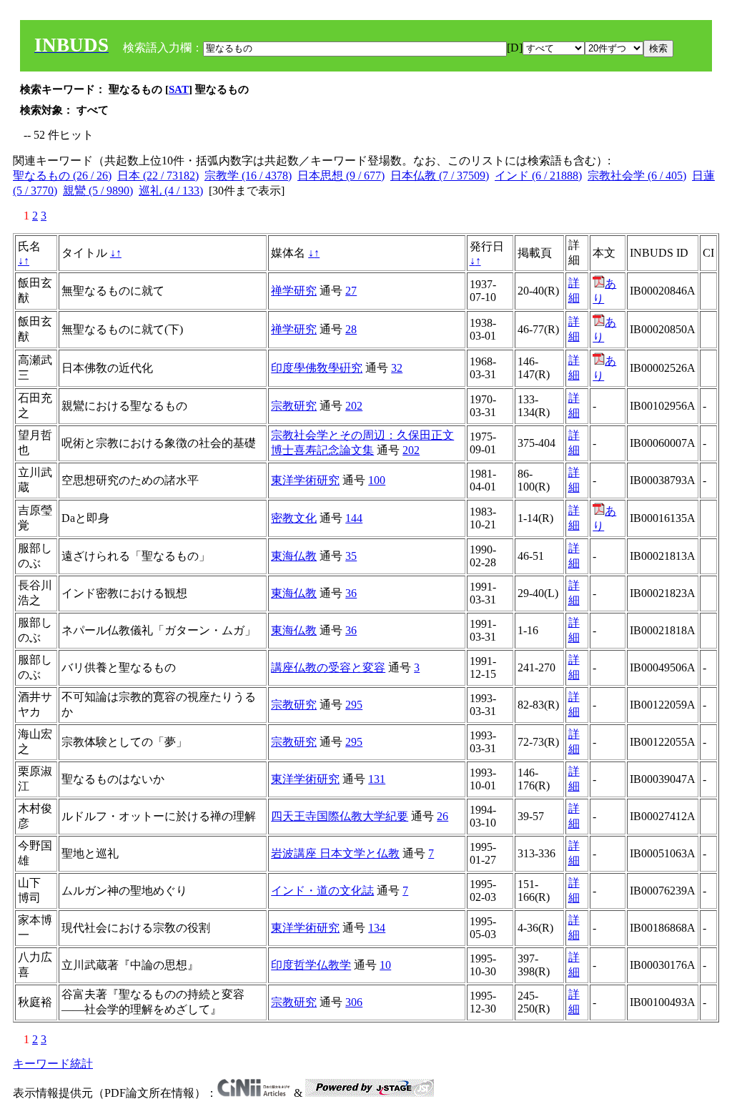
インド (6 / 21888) (538, 175)
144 (353, 518)
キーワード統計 (53, 1064)
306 (353, 1002)
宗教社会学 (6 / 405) (637, 175)
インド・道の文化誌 (322, 890)
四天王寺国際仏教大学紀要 (339, 816)
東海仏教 (294, 556)
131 (376, 779)
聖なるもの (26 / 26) (62, 175)
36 (351, 593)
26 (442, 816)
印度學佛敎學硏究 (316, 368)
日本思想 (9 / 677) (341, 175)
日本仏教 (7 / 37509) (439, 175)
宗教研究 (294, 406)
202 (353, 406)
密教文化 (294, 518)
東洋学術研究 (305, 480)
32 (396, 368)
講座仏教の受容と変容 (328, 667)
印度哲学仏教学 (311, 965)
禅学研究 (294, 291)
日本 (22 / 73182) (158, 175)
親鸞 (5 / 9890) (98, 190)
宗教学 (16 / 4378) (248, 175)
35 (351, 556)
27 (351, 291)
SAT (179, 89)
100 (376, 480)
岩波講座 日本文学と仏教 (335, 853)
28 (351, 329)
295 (353, 705)
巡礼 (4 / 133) (171, 190)
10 (385, 965)
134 (376, 928)
